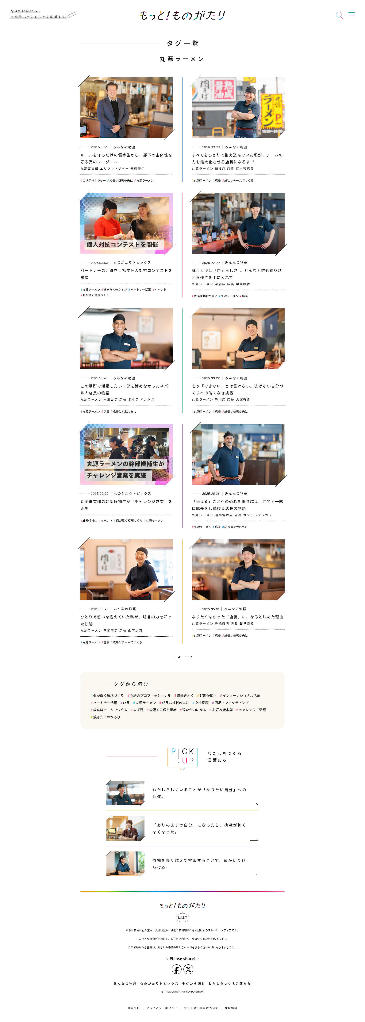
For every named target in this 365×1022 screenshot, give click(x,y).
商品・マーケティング (232, 702)
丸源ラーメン (145, 180)
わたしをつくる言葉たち (230, 983)
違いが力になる (194, 710)
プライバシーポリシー (162, 1008)
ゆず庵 (138, 710)
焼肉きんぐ (185, 695)
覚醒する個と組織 (163, 710)
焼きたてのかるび (115, 289)
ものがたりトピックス (159, 983)
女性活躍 (202, 702)
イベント (160, 289)
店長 (218, 180)
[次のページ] (188, 656)
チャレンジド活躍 (252, 710)
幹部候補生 (90, 520)
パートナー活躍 (141, 289)
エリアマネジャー (94, 180)
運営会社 (134, 1008)
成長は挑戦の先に (121, 180)
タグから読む (194, 983)
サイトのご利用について (201, 1008)
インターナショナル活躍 (241, 695)
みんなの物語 (125, 983)
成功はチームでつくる (239, 180)
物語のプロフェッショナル (150, 695)
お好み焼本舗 (222, 710)
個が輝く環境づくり (96, 295)
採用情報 (231, 1008)
